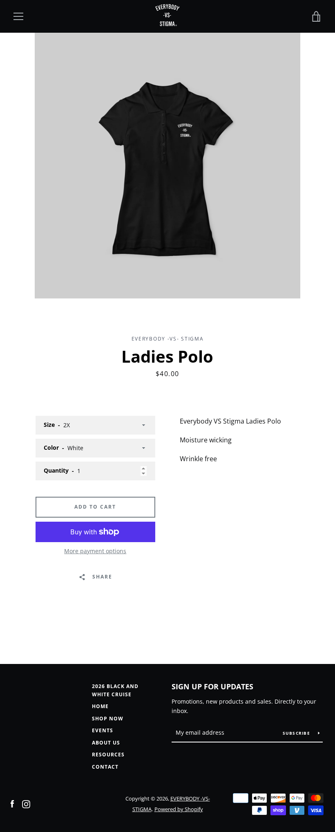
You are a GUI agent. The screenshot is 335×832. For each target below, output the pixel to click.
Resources (108, 754)
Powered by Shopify (178, 809)
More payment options (95, 551)
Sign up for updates (212, 686)
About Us (106, 742)
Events (102, 730)
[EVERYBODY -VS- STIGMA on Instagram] (26, 803)
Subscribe (297, 733)
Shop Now (107, 718)
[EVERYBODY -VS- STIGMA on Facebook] (12, 803)
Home (100, 706)
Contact (105, 766)
